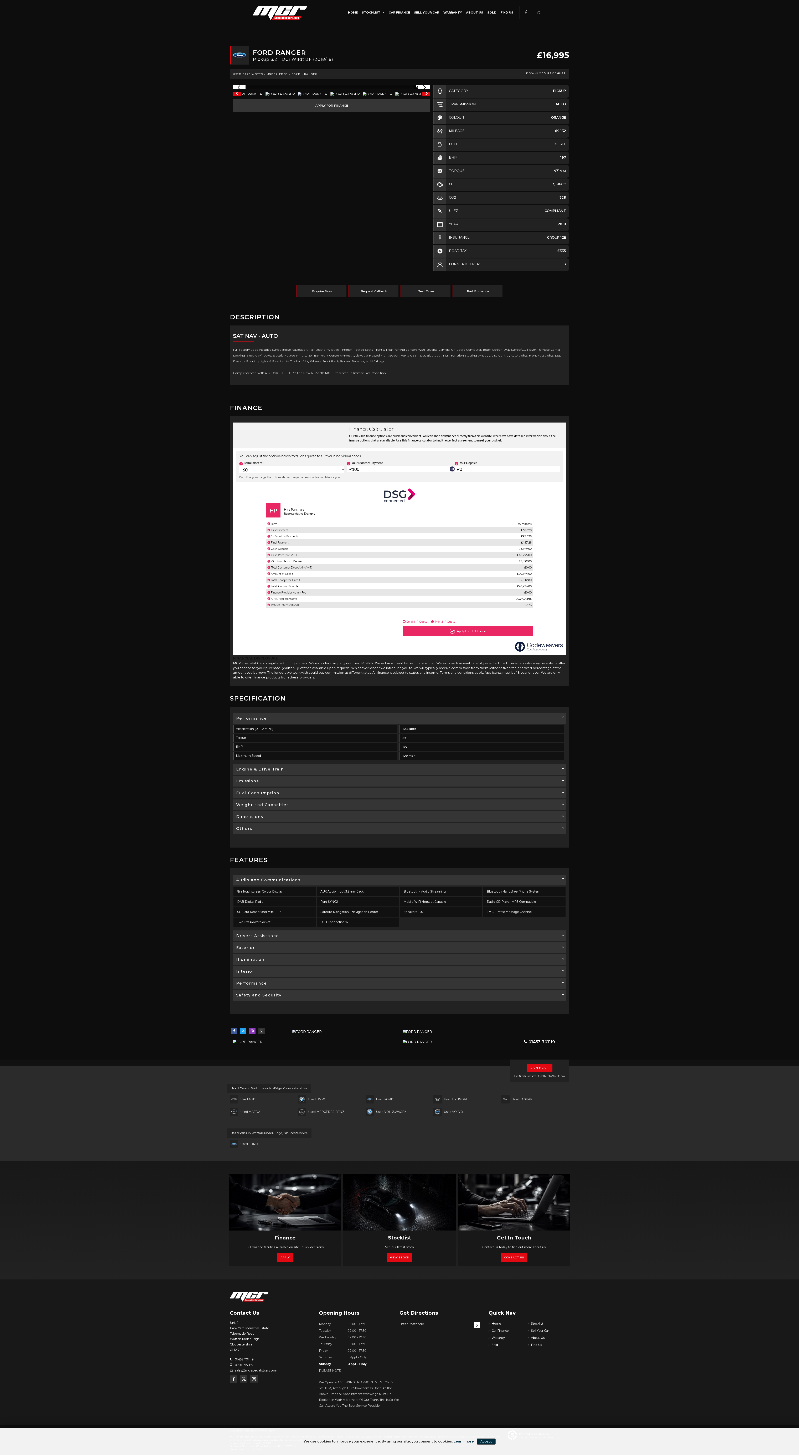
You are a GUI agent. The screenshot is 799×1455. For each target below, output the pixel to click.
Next (427, 94)
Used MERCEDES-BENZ (326, 1112)
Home (353, 12)
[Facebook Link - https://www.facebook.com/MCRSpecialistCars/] (526, 12)
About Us (474, 12)
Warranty (452, 12)
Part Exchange (478, 291)
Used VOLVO (453, 1112)
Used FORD (384, 1099)
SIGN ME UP (540, 1067)
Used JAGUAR (522, 1099)
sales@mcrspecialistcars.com (256, 1370)
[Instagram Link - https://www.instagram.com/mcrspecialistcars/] (538, 12)
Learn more (464, 1441)
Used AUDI (248, 1099)
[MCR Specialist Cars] (280, 13)
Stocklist (371, 12)
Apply (285, 1257)
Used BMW (316, 1099)
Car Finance (399, 12)
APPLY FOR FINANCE (331, 105)
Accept (486, 1441)
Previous (237, 94)
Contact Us (514, 1257)
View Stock (399, 1257)
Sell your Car (426, 12)
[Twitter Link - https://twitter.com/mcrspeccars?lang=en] (532, 12)
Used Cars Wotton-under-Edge (260, 74)
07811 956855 (244, 1365)
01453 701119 (541, 1041)
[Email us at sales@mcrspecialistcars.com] (261, 1031)
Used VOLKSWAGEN (391, 1112)
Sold (491, 12)
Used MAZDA (250, 1112)
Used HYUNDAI (455, 1099)
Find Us (507, 12)
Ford (296, 74)
